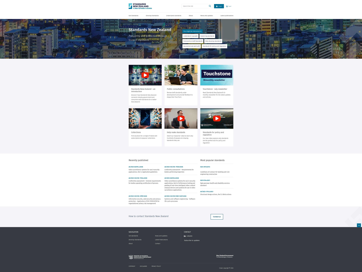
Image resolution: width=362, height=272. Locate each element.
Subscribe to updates (192, 240)
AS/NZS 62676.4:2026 (136, 167)
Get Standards (133, 15)
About (191, 15)
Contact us (217, 217)
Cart (229, 6)
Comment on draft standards (192, 41)
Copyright (132, 266)
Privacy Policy (156, 266)
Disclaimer (143, 266)
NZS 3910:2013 (205, 167)
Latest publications (226, 15)
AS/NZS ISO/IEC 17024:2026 (138, 178)
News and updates (206, 15)
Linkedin (189, 236)
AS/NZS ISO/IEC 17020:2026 (174, 167)
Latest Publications (161, 239)
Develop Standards (152, 15)
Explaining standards (207, 36)
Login (220, 6)
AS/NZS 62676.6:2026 (172, 178)
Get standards (133, 236)
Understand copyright (190, 36)
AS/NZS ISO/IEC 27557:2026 (138, 196)
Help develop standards (213, 41)
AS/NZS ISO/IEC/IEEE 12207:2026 (175, 196)
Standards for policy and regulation (214, 46)
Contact (157, 243)
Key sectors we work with (191, 46)
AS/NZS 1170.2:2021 (206, 191)
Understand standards (173, 15)
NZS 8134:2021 (205, 180)
